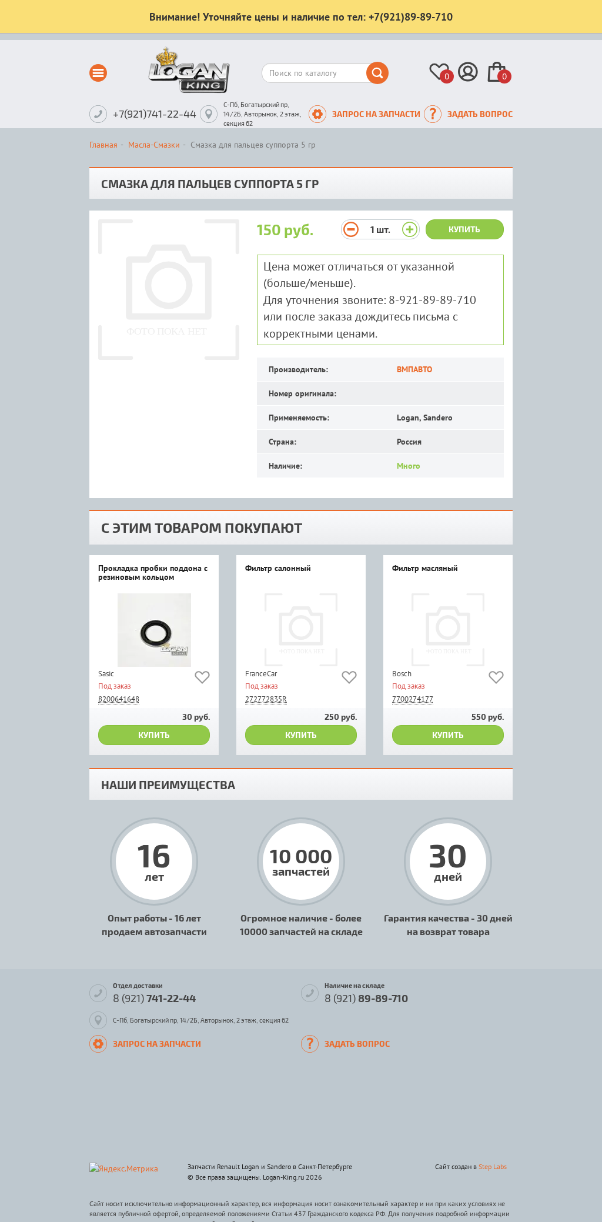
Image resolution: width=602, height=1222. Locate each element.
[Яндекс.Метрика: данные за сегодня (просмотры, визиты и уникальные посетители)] (123, 1168)
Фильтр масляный (425, 568)
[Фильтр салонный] (301, 630)
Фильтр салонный (278, 568)
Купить (464, 229)
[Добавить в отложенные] (202, 679)
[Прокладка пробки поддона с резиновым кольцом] (154, 630)
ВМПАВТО (414, 369)
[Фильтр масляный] (448, 630)
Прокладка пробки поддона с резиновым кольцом (153, 573)
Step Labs (493, 1166)
